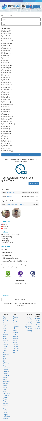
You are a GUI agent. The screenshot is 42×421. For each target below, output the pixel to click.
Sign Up (36, 7)
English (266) (7, 65)
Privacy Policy (30, 322)
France (5, 342)
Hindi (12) (6, 80)
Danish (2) (6, 60)
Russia (5, 385)
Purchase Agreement (28, 326)
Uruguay (5, 415)
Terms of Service (29, 318)
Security (29, 331)
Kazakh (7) (6, 92)
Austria (5, 319)
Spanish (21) (7, 131)
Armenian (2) (7, 38)
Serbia (5, 387)
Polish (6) (6, 114)
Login (29, 7)
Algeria (5, 317)
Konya (15, 340)
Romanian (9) (7, 119)
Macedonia (6, 368)
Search (21, 155)
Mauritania (6, 372)
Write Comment (21, 300)
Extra (37, 201)
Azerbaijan (6, 321)
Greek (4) (6, 75)
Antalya (15, 321)
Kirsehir (15, 338)
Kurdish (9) (6, 97)
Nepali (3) (6, 107)
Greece (5, 348)
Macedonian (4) (8, 104)
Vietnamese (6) (8, 151)
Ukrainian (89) (7, 146)
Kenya (5, 366)
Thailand (5, 397)
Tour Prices (5, 189)
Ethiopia (5, 340)
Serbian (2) (6, 126)
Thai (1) (5, 138)
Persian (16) (7, 112)
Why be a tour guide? (37, 320)
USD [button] (32, 8)
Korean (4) (6, 94)
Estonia (5, 338)
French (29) (7, 68)
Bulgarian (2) (7, 48)
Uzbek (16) (6, 148)
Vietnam (5, 419)
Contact (37, 328)
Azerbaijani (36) (8, 41)
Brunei (5, 323)
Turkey (5, 401)
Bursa (15, 325)
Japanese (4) (7, 90)
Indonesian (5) (7, 85)
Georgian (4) (7, 70)
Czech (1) (6, 58)
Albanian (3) (7, 31)
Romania (5, 383)
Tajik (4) (5, 136)
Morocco (5, 374)
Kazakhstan (6, 364)
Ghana (5, 346)
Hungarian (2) (7, 82)
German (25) (7, 72)
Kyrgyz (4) (6, 99)
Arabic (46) (6, 36)
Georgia (5, 344)
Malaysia (5, 370)
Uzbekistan (6, 417)
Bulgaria (5, 325)
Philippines (6, 381)
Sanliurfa (16, 348)
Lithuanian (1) (7, 102)
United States (5, 412)
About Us (38, 325)
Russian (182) (7, 121)
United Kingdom (5, 408)
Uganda (5, 403)
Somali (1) (6, 129)
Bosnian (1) (7, 46)
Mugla (15, 342)
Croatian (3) (7, 55)
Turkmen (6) (7, 143)
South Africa (5, 390)
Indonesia (6, 354)
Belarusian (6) (7, 43)
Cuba (4, 333)
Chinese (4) (7, 53)
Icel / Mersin (15, 330)
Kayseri (15, 336)
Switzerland (6, 393)
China (5, 331)
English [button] (33, 5)
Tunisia (5, 399)
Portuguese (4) (8, 116)
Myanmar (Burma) (6, 376)
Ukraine (5, 405)
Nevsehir (16, 344)
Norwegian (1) (7, 109)
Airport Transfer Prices (8, 201)
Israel (4, 358)
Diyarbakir (16, 327)
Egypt (4, 336)
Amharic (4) (7, 33)
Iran (4, 356)
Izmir (14, 334)
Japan (5, 362)
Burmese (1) (7, 51)
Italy (4, 360)
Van (14, 352)
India (4, 352)
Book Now (34, 183)
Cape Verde (5, 328)
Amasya (15, 317)
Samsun (15, 346)
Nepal (5, 379)
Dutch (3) (6, 63)
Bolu (14, 323)
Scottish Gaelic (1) (9, 124)
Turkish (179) (7, 141)
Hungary (5, 350)
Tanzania (6, 395)
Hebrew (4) (6, 77)
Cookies (29, 329)
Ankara (15, 319)
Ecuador (5, 334)
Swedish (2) (7, 134)
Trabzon (15, 350)
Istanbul (15, 333)
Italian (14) (6, 87)
